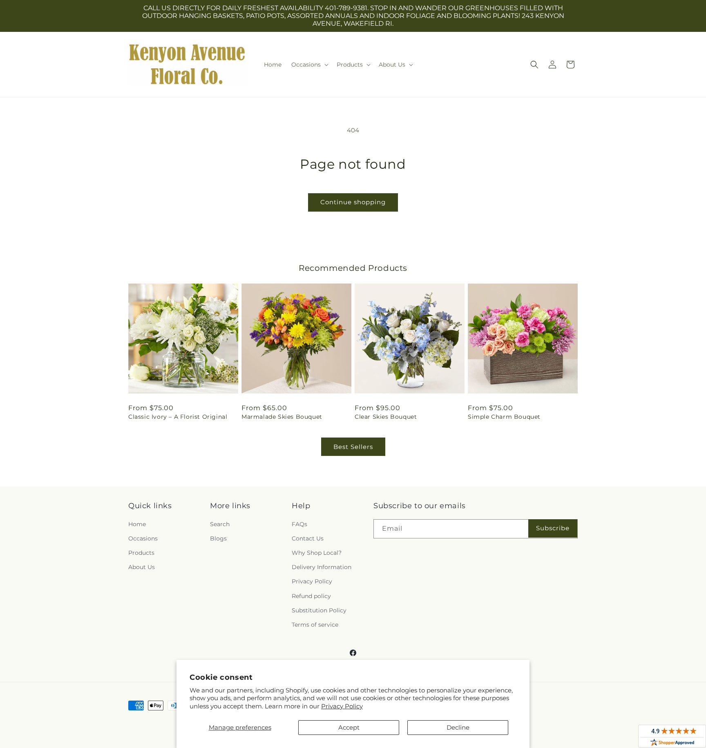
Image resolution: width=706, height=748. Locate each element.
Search (220, 524)
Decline (458, 727)
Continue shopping (353, 202)
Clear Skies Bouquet (386, 416)
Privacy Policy (342, 706)
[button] (309, 64)
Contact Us (308, 538)
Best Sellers (353, 447)
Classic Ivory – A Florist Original (177, 416)
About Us (141, 567)
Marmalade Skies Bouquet (281, 416)
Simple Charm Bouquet (504, 416)
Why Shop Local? (317, 552)
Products (141, 552)
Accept (349, 727)
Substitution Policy (319, 610)
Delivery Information (321, 567)
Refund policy (311, 596)
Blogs (218, 538)
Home (137, 524)
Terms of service (315, 624)
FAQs (299, 524)
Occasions (143, 538)
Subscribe (553, 528)
